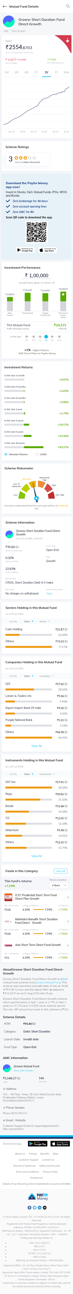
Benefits (44, 1153)
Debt (65, 979)
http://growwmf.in (13, 1128)
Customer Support (28, 1159)
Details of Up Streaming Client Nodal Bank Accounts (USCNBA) (37, 1183)
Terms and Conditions (27, 1171)
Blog (55, 1153)
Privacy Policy (50, 1171)
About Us (20, 1153)
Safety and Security (49, 1165)
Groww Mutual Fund (48, 982)
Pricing (32, 1153)
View (49, 593)
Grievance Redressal (24, 1165)
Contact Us (48, 1159)
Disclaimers (36, 1177)
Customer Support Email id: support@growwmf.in (31, 1125)
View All (60, 871)
